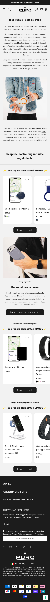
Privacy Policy (17, 534)
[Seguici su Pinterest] (17, 547)
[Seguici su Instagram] (10, 547)
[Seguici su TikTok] (24, 547)
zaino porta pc (17, 52)
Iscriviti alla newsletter (25, 538)
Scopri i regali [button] (25, 230)
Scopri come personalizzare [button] (25, 312)
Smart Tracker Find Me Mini (17, 209)
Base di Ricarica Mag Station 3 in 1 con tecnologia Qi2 (14, 449)
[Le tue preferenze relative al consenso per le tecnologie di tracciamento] (45, 597)
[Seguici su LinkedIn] (30, 547)
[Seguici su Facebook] (4, 547)
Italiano (34, 564)
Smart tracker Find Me (14, 367)
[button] (27, 180)
